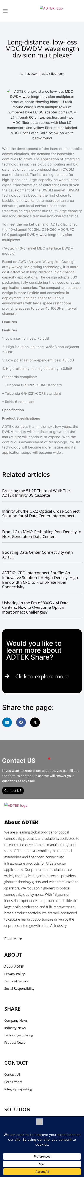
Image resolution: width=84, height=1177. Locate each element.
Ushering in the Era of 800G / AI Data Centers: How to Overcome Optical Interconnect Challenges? (35, 607)
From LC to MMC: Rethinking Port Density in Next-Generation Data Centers (41, 534)
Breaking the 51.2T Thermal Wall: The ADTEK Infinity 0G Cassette (36, 493)
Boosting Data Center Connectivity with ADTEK (37, 555)
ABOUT (13, 954)
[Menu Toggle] (5, 10)
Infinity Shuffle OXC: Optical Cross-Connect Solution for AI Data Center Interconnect (40, 514)
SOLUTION (17, 1109)
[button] (7, 722)
